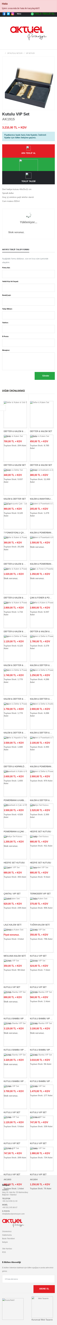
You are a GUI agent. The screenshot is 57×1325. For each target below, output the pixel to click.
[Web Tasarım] (42, 1307)
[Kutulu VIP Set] (41, 940)
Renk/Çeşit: (6, 295)
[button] (51, 46)
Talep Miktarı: (7, 309)
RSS (4, 1252)
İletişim (5, 1242)
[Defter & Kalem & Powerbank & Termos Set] (15, 581)
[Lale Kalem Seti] (15, 909)
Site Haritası (7, 1249)
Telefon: (5, 323)
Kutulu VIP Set (12, 1174)
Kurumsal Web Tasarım (42, 1320)
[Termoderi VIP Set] (41, 878)
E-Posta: (5, 336)
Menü (19, 14)
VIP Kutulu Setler (14, 53)
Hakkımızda (7, 1235)
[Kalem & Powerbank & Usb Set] (41, 516)
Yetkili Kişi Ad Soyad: (10, 281)
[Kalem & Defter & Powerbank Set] (15, 648)
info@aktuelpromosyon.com (13, 1214)
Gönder (45, 376)
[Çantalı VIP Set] (15, 878)
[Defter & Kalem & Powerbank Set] (15, 548)
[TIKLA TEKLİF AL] (28, 164)
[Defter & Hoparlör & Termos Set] (15, 750)
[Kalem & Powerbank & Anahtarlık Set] (41, 548)
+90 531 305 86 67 (9, 1207)
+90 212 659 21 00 (9, 1201)
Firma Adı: (6, 268)
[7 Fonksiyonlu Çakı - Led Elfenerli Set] (15, 516)
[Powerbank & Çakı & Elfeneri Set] (15, 816)
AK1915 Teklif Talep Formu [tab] (15, 249)
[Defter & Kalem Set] (41, 414)
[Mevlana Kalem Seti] (15, 940)
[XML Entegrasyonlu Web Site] (13, 1309)
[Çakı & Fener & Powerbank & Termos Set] (41, 581)
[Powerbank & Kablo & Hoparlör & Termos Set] (15, 783)
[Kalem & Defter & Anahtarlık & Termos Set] (41, 716)
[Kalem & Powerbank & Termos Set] (41, 750)
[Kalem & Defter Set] (15, 482)
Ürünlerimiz (7, 1231)
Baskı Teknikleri (8, 1238)
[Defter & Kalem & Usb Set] (15, 414)
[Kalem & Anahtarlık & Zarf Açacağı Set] (41, 482)
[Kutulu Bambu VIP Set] (15, 1003)
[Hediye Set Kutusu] (41, 816)
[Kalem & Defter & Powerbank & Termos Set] (41, 682)
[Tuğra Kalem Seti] (41, 909)
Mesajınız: (6, 350)
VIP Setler (30, 53)
